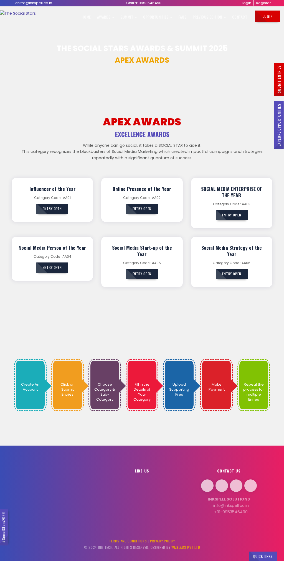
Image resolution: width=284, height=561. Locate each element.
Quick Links (263, 556)
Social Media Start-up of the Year (142, 250)
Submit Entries (279, 79)
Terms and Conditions (128, 541)
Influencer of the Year (52, 188)
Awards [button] (104, 17)
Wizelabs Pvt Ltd (185, 547)
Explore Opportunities (279, 125)
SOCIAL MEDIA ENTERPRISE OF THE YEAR (231, 192)
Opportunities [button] (156, 17)
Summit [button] (127, 17)
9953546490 (150, 3)
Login (246, 3)
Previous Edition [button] (208, 17)
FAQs (182, 17)
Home (86, 17)
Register (263, 3)
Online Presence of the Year (142, 188)
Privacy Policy (162, 541)
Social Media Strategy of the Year (231, 250)
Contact (239, 17)
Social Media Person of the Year (52, 247)
